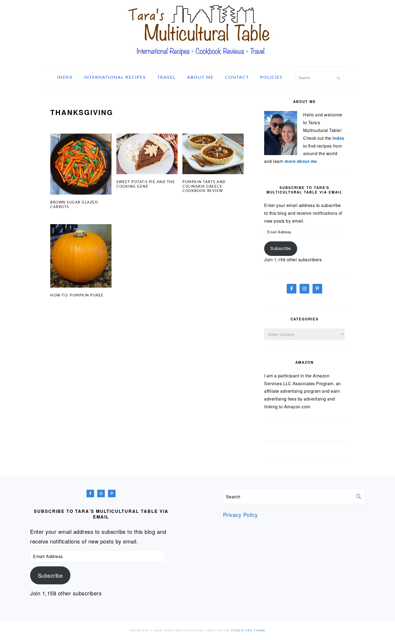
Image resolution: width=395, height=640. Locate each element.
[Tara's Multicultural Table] (197, 60)
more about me (301, 161)
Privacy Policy (240, 515)
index (338, 138)
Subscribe (280, 248)
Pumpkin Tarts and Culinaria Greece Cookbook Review (204, 186)
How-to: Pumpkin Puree (77, 295)
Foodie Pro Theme (248, 630)
